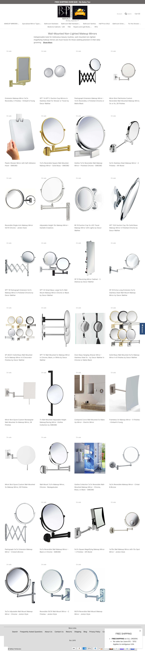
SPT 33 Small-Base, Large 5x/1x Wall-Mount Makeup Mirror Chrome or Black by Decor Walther (54, 292)
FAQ (69, 27)
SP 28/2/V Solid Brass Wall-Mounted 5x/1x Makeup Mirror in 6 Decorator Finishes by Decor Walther (18, 357)
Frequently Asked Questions (31, 632)
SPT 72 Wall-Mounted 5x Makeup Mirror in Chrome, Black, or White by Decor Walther (55, 357)
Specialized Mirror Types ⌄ (31, 24)
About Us (48, 632)
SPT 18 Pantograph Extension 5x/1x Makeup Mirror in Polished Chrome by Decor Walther (19, 292)
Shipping (77, 632)
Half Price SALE (104, 24)
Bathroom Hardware (51, 24)
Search (129, 14)
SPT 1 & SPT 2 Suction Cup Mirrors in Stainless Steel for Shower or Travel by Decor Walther (54, 100)
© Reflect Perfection (14, 649)
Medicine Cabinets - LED (56, 27)
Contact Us (59, 632)
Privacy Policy (94, 632)
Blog (85, 632)
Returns (69, 632)
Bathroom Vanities (89, 24)
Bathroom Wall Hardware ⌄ (70, 24)
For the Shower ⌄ (134, 24)
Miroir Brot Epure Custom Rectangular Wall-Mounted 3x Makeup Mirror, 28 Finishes (19, 422)
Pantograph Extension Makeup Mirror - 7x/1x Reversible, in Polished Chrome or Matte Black (89, 100)
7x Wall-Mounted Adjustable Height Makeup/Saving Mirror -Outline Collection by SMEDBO (53, 422)
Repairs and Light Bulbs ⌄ (82, 27)
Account (119, 14)
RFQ (96, 27)
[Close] (140, 631)
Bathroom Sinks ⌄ (119, 24)
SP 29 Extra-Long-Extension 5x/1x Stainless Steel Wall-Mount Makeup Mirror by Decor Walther (122, 292)
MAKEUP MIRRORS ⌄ (11, 24)
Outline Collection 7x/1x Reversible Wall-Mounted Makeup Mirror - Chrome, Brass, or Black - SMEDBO (89, 487)
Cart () (137, 14)
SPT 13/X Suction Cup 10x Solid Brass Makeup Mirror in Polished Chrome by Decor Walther (123, 227)
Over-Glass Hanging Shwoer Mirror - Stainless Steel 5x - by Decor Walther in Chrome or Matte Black (89, 357)
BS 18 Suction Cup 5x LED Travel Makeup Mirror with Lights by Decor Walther (88, 227)
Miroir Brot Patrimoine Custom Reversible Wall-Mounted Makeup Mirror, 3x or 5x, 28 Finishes (124, 100)
